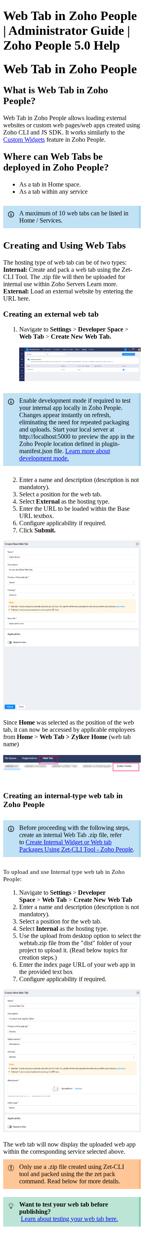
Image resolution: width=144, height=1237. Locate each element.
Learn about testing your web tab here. (69, 1218)
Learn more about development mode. (64, 455)
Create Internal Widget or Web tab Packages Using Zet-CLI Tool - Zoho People (76, 846)
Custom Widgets (24, 139)
